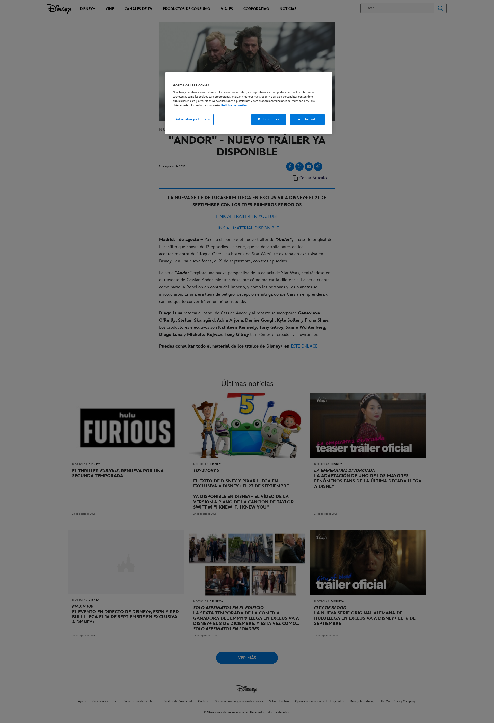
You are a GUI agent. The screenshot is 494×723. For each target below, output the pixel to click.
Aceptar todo (307, 119)
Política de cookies (234, 105)
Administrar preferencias (193, 119)
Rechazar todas (268, 119)
